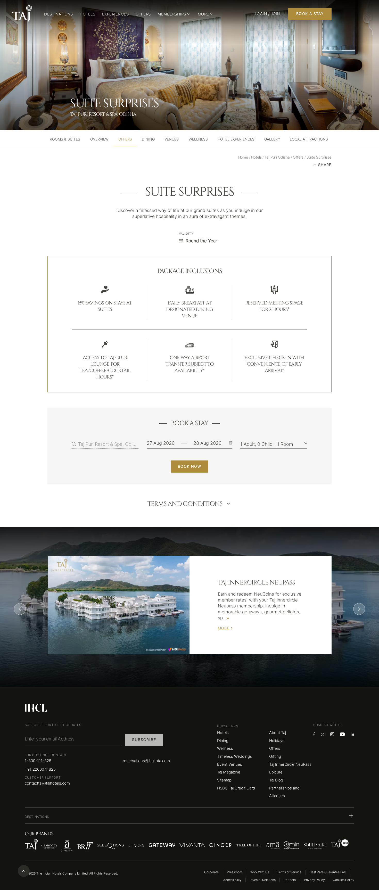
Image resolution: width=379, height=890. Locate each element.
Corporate (211, 872)
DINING (148, 139)
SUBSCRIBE (144, 740)
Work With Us (259, 872)
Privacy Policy (314, 880)
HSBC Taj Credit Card (236, 788)
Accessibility (232, 880)
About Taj (277, 732)
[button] (190, 816)
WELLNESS (198, 139)
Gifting (275, 756)
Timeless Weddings (234, 756)
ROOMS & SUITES (65, 139)
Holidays (276, 740)
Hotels (223, 732)
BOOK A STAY (310, 14)
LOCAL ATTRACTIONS (309, 139)
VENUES (171, 139)
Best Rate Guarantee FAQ (328, 872)
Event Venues (229, 764)
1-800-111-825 (38, 760)
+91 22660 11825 (40, 769)
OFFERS (143, 14)
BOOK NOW (189, 466)
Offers (274, 748)
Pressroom (234, 872)
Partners (290, 880)
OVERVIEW (99, 139)
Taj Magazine (228, 772)
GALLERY (272, 139)
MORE (224, 628)
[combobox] (108, 444)
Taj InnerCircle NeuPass (290, 764)
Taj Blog (276, 780)
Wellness (225, 748)
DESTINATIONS (58, 14)
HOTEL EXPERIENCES (236, 139)
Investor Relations (263, 880)
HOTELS (87, 14)
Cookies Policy (343, 880)
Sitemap (224, 780)
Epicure (276, 772)
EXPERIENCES (115, 14)
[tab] (65, 139)
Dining (222, 740)
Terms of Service (289, 872)
